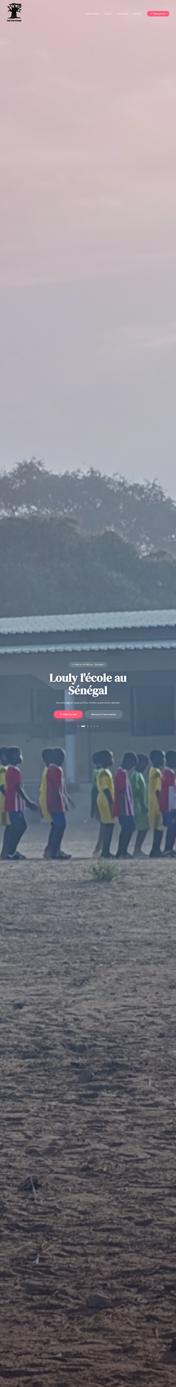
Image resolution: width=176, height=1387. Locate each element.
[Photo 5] (93, 726)
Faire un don (160, 13)
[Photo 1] (78, 726)
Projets (108, 13)
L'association (92, 13)
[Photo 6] (97, 726)
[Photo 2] (81, 726)
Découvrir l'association (103, 714)
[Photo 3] (85, 726)
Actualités (122, 13)
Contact (137, 13)
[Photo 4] (88, 726)
